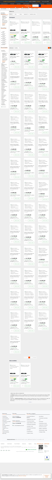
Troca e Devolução (17, 443)
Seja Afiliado (19, 3)
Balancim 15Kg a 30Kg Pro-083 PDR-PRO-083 (14, 33)
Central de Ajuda (5, 417)
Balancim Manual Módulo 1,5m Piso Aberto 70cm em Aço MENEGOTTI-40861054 (14, 123)
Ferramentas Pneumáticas (31, 424)
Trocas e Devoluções (5, 418)
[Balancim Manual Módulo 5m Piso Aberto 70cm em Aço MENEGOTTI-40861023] (15, 272)
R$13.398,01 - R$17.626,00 (3, 40)
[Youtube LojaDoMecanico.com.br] (4, 450)
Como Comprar (4, 422)
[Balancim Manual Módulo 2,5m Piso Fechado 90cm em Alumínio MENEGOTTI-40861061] (29, 141)
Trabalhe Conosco (5, 428)
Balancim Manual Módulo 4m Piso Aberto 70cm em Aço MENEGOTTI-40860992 (15, 232)
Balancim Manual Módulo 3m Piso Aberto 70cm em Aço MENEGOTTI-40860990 (29, 188)
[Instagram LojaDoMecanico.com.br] (7, 450)
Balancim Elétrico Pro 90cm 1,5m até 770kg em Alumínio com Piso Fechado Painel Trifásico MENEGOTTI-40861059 (15, 101)
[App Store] (41, 450)
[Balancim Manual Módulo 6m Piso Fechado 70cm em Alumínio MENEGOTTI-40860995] (15, 338)
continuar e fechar (46, 476)
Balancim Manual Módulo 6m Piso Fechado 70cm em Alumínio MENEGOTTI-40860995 (15, 342)
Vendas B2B (12, 3)
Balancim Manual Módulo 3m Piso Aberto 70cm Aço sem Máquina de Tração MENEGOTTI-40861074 (43, 189)
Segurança (30, 443)
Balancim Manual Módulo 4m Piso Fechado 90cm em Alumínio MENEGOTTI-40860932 (29, 254)
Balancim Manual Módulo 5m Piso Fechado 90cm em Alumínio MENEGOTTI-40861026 (15, 297)
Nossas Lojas (49, 3)
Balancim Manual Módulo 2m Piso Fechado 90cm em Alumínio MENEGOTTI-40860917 (15, 188)
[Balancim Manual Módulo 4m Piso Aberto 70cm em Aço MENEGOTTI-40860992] (15, 227)
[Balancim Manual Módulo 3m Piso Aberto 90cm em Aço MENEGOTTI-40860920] (15, 206)
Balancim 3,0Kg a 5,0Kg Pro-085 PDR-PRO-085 (43, 57)
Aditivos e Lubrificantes (43, 428)
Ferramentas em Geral (43, 423)
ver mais (30, 402)
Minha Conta (4, 420)
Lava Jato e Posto (30, 426)
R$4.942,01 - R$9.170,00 (3, 36)
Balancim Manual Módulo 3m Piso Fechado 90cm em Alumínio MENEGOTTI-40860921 (43, 211)
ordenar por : (11, 47)
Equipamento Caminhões (43, 425)
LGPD (3, 429)
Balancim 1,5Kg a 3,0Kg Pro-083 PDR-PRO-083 (29, 57)
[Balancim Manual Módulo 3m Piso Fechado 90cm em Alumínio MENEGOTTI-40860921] (43, 206)
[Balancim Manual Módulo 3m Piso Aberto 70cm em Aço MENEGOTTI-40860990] (29, 184)
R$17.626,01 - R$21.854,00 (3, 42)
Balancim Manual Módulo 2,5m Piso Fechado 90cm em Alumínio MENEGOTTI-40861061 (29, 145)
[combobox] (36, 6)
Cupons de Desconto (4, 3)
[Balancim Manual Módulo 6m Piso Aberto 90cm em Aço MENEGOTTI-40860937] (43, 314)
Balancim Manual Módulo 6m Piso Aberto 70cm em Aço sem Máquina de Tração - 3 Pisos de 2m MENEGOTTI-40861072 (15, 321)
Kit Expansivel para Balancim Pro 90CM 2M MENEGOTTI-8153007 (36, 33)
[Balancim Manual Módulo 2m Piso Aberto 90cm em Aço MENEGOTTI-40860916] (29, 162)
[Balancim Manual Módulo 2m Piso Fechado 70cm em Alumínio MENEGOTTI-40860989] (43, 162)
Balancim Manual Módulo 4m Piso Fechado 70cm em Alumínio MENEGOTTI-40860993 (15, 254)
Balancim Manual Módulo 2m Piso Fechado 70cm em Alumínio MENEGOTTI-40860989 (43, 166)
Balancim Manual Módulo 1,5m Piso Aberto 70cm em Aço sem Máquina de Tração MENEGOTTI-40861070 (29, 124)
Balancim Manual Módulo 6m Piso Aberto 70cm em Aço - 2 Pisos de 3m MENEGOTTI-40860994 (29, 297)
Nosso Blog (4, 426)
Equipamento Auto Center (31, 419)
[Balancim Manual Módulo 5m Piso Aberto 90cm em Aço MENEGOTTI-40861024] (29, 272)
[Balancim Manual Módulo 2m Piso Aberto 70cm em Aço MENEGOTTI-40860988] (43, 141)
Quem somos (24, 443)
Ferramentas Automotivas (31, 427)
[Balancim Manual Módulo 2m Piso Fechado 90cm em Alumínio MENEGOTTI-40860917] (15, 184)
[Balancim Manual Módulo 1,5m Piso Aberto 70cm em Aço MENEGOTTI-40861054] (15, 118)
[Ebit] (47, 445)
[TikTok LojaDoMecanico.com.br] (9, 450)
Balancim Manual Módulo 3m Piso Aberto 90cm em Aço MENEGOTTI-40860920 (15, 211)
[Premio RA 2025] (47, 450)
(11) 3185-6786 (18, 423)
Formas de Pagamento (6, 425)
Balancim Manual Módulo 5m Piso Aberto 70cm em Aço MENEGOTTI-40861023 (15, 276)
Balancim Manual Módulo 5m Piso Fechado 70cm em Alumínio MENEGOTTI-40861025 (43, 276)
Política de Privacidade (22, 475)
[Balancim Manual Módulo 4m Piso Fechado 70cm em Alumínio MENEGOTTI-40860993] (15, 250)
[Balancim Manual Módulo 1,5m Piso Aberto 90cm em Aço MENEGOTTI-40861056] (43, 118)
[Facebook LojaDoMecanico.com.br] (2, 450)
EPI (39, 419)
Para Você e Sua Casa (42, 426)
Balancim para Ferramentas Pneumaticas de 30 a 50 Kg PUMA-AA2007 (14, 376)
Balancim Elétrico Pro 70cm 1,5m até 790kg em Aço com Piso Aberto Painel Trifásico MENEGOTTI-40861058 (29, 101)
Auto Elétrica (41, 416)
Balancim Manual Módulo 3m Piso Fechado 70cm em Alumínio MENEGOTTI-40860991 (29, 211)
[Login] (30, 7)
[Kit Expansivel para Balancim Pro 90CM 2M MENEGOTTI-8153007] (36, 26)
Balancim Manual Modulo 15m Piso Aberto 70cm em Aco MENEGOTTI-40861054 (25, 33)
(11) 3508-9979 (18, 417)
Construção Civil (29, 431)
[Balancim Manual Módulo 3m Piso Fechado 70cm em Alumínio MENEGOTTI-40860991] (29, 206)
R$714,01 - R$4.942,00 (3, 34)
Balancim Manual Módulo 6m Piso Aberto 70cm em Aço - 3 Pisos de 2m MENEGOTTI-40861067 (43, 297)
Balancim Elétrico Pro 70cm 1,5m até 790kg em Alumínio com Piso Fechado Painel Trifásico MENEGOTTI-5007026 (43, 101)
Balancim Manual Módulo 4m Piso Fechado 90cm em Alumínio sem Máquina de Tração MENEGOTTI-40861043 (43, 255)
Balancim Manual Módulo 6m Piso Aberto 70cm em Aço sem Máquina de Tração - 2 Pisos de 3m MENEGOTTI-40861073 (29, 321)
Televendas (42, 3)
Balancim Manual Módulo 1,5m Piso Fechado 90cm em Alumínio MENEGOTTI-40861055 (15, 145)
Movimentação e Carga (43, 430)
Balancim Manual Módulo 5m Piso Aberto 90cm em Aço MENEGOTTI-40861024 (29, 276)
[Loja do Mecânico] (17, 5)
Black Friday (4, 433)
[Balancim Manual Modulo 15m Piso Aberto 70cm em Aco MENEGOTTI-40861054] (25, 26)
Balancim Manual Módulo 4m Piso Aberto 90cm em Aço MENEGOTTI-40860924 (43, 232)
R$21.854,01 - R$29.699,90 (3, 44)
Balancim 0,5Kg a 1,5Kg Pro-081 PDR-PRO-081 (15, 57)
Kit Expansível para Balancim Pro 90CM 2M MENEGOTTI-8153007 (15, 77)
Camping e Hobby (42, 431)
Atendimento (4, 416)
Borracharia (41, 421)
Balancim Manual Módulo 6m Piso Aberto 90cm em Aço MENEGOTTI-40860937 (43, 319)
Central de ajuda (9, 443)
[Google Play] (41, 452)
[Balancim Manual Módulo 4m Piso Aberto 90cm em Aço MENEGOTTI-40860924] (43, 227)
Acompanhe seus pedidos (6, 421)
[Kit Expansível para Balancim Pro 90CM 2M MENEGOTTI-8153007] (15, 73)
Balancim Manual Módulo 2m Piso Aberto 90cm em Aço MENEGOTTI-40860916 (29, 166)
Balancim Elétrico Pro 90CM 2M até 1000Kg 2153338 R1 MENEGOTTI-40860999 (29, 78)
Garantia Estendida (5, 430)
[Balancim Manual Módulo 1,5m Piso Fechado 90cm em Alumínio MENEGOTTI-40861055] (15, 141)
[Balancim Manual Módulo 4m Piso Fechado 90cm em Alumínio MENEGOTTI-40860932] (29, 250)
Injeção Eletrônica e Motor (31, 422)
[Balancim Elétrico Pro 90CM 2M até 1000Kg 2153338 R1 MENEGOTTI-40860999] (29, 74)
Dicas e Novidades (35, 3)
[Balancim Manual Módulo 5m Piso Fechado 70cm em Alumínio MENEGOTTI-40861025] (43, 272)
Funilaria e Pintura (30, 433)
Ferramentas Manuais (30, 421)
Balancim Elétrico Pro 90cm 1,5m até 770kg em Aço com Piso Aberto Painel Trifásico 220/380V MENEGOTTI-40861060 (43, 79)
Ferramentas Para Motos (43, 418)
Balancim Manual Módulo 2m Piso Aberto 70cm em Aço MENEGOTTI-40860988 (43, 145)
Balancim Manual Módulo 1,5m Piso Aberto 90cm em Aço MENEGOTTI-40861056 (43, 123)
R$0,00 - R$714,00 (3, 32)
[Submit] (40, 6)
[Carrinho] (34, 7)
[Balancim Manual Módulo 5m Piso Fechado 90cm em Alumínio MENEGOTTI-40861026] (15, 293)
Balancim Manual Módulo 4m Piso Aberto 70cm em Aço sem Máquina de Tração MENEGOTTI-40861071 (29, 233)
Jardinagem (29, 429)
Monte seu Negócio (26, 3)
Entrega (3, 424)
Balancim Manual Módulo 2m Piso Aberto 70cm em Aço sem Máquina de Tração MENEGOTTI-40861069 (15, 167)
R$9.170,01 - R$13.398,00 (3, 38)
